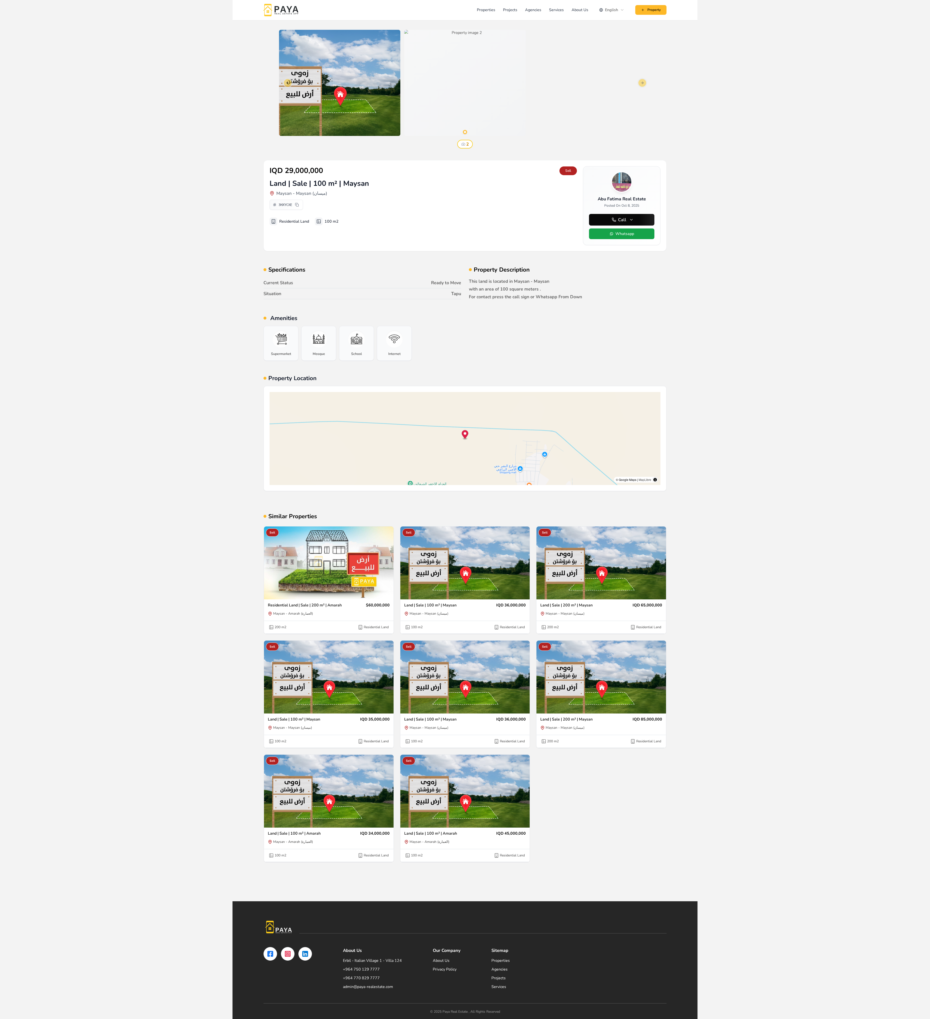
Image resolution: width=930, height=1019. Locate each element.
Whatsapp (624, 233)
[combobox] (612, 10)
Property (654, 10)
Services (556, 10)
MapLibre (645, 480)
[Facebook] (270, 954)
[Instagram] (287, 954)
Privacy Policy (445, 969)
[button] (465, 435)
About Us (580, 10)
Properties (486, 10)
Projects (510, 10)
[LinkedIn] (305, 954)
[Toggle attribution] (655, 480)
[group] (281, 343)
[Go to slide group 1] (465, 132)
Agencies (533, 10)
